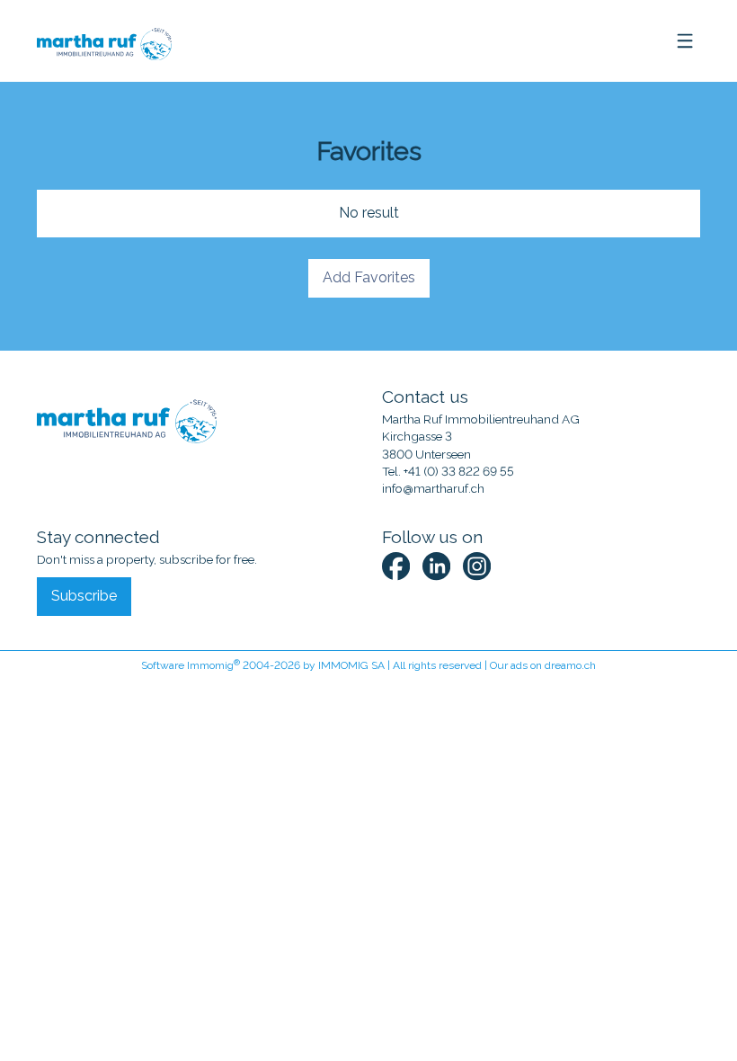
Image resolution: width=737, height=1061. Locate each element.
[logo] (103, 41)
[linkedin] (436, 566)
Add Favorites (369, 277)
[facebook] (396, 566)
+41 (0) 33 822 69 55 (459, 471)
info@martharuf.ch (433, 488)
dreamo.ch (570, 665)
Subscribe (84, 595)
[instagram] (477, 566)
